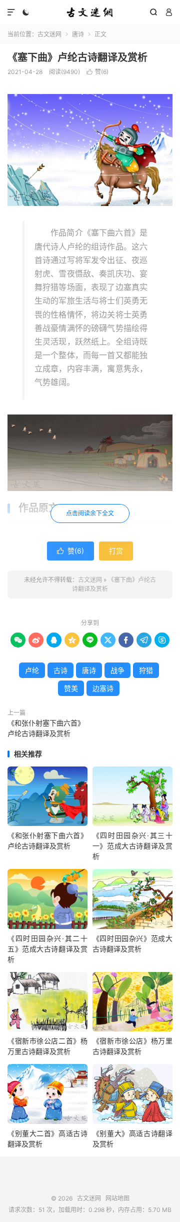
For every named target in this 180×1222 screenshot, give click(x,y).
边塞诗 (103, 688)
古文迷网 (90, 12)
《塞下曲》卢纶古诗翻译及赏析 (78, 58)
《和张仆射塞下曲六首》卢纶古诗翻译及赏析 (46, 728)
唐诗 (78, 34)
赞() (97, 72)
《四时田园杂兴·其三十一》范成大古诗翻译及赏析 (132, 845)
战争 (117, 670)
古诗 (61, 670)
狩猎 (146, 670)
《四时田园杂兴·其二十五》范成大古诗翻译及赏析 (48, 949)
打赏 (116, 550)
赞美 (71, 688)
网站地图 (118, 1198)
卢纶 (32, 670)
